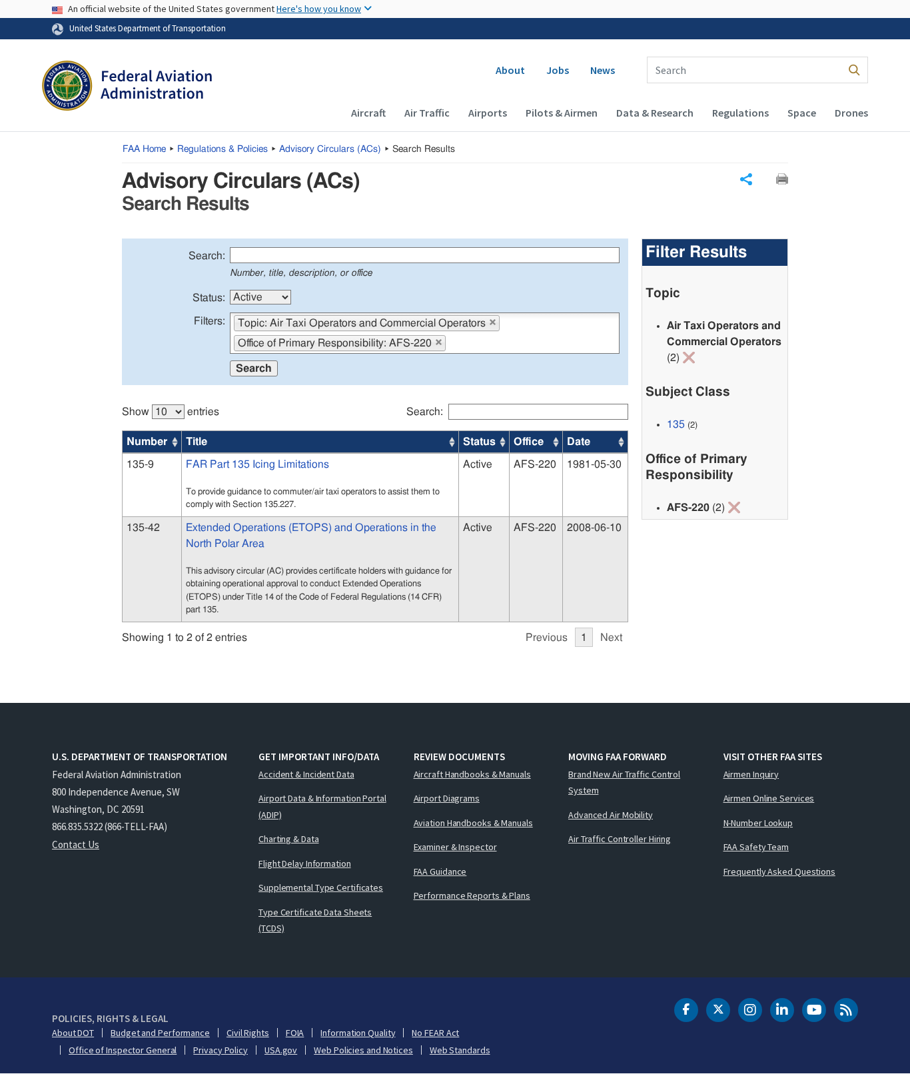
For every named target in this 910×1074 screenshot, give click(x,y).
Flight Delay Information (304, 863)
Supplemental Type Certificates (320, 887)
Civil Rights (248, 1032)
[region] (375, 519)
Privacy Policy (220, 1050)
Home (144, 149)
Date (578, 441)
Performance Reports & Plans (472, 895)
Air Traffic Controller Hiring (619, 839)
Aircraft (368, 112)
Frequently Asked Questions (779, 871)
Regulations (740, 112)
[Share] (746, 179)
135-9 (140, 464)
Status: (209, 297)
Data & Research (654, 112)
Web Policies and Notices (363, 1050)
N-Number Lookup (758, 823)
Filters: (209, 321)
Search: (207, 256)
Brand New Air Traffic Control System (624, 782)
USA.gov (280, 1050)
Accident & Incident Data (306, 774)
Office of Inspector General (123, 1050)
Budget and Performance (160, 1032)
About (510, 70)
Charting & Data (288, 839)
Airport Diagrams (447, 798)
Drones (851, 112)
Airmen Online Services (769, 798)
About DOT (73, 1032)
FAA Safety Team (756, 847)
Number (147, 441)
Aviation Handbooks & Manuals (473, 823)
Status (479, 441)
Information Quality (357, 1032)
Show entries (170, 411)
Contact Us (75, 844)
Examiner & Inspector (455, 847)
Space (801, 112)
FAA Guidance (440, 871)
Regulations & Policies (222, 149)
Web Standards (460, 1050)
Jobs (557, 70)
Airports (487, 112)
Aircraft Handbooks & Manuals (472, 774)
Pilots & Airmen (562, 112)
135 (676, 424)
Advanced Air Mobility (610, 815)
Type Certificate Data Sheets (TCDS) (315, 920)
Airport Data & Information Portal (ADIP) (322, 806)
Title (196, 441)
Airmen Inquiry (751, 774)
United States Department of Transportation (147, 28)
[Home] (127, 87)
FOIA (295, 1032)
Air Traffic (427, 112)
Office (529, 441)
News (602, 70)
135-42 (143, 527)
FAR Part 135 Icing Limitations (257, 464)
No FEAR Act (435, 1032)
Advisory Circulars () (330, 149)
